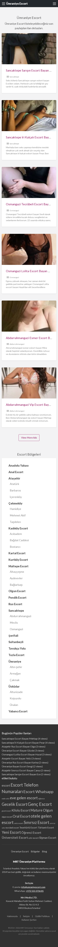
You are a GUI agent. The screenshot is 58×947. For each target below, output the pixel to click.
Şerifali (13, 635)
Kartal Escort (17, 553)
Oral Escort (21, 816)
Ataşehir (14, 478)
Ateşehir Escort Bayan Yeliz (16, 758)
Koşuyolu (15, 698)
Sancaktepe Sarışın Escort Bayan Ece (30, 70)
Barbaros (15, 490)
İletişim (26, 916)
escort (6, 785)
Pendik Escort (17, 597)
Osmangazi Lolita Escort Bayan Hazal (30, 271)
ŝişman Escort (47, 837)
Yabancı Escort (18, 711)
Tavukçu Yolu (17, 648)
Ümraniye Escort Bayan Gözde (18, 750)
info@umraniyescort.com (33, 887)
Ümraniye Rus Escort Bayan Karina (20, 762)
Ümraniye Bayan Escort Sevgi (17, 766)
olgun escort (7, 817)
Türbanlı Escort (46, 827)
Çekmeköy (15, 503)
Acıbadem (16, 533)
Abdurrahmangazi (17, 344)
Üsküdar (14, 686)
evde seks (5, 799)
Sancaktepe (14, 77)
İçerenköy (16, 497)
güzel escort (6, 811)
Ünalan (14, 704)
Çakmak (14, 680)
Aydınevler (16, 578)
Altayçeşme (17, 571)
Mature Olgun (41, 810)
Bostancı (15, 546)
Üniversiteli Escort (15, 837)
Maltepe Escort (18, 566)
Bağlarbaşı (16, 584)
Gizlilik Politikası (42, 916)
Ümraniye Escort (17, 3)
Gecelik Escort (14, 804)
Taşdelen (15, 522)
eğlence (41, 799)
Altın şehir (16, 667)
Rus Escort (15, 604)
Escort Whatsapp (38, 791)
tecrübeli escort (12, 828)
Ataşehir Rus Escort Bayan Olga (18, 746)
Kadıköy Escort (18, 528)
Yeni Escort (11, 832)
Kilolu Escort (21, 810)
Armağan (15, 673)
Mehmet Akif (18, 515)
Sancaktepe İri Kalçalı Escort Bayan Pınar (23, 742)
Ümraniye (15, 661)
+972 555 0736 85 (35, 891)
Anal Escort (16, 472)
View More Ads (29, 437)
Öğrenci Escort (31, 832)
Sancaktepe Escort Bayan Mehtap (20, 738)
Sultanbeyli (16, 642)
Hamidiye (15, 509)
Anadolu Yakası (19, 465)
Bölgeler (35, 851)
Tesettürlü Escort (28, 827)
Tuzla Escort (16, 655)
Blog (44, 851)
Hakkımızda (12, 916)
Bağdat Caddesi (19, 540)
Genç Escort (40, 804)
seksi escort (18, 823)
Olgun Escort (17, 591)
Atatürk (14, 484)
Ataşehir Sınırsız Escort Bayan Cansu (21, 770)
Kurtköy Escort (18, 559)
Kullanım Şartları (29, 920)
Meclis (14, 622)
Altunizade (16, 692)
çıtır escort (33, 838)
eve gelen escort (24, 797)
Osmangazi (14, 210)
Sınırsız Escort (36, 822)
